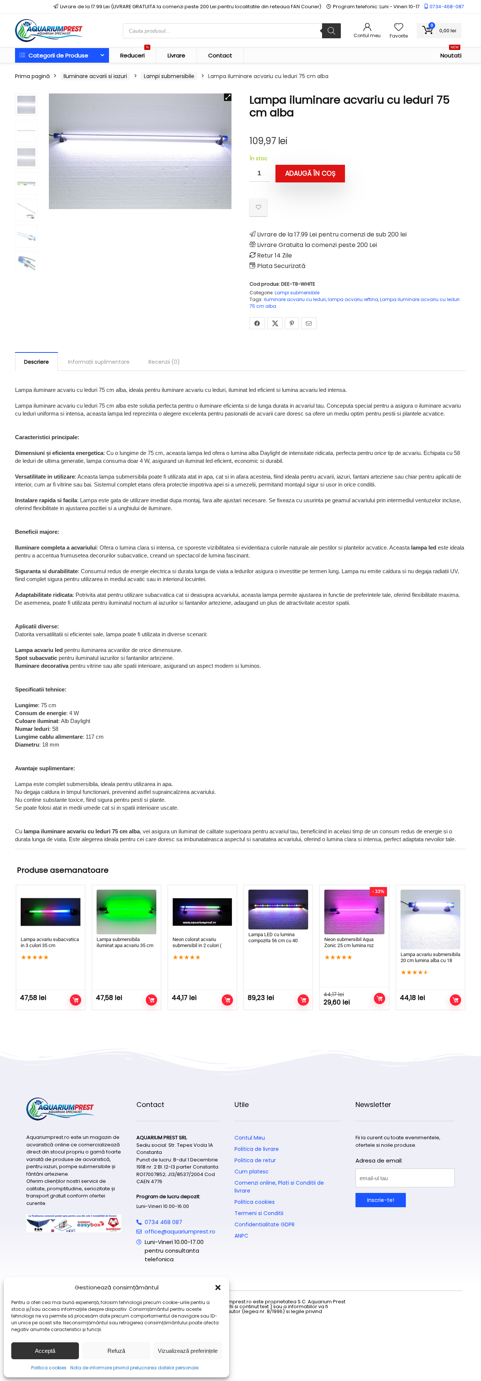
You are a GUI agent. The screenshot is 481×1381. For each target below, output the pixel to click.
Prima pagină (32, 76)
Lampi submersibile (169, 76)
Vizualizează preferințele (188, 1351)
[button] (218, 1287)
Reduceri (134, 53)
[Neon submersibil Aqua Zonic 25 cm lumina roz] (354, 912)
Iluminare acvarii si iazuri (95, 76)
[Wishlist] (398, 27)
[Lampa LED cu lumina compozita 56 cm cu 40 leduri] (278, 909)
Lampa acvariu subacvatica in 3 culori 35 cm (50, 942)
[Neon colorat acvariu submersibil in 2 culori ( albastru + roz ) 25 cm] (202, 912)
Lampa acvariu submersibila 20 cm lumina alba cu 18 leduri (430, 960)
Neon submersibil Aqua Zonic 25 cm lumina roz (349, 942)
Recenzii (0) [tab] (164, 362)
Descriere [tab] (36, 362)
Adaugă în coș (310, 173)
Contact (220, 55)
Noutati (450, 53)
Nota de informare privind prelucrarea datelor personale (134, 1367)
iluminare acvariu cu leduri (295, 299)
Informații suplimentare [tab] (99, 362)
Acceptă (45, 1351)
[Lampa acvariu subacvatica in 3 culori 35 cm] (50, 912)
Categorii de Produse (57, 55)
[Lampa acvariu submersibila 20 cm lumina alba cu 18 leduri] (430, 919)
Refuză (116, 1351)
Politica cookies (49, 1367)
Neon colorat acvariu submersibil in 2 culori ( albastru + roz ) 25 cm (196, 945)
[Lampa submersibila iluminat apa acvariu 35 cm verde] (126, 912)
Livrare (176, 55)
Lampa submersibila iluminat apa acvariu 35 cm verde (125, 945)
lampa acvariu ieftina (353, 299)
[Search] (331, 30)
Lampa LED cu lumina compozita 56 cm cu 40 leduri (273, 940)
